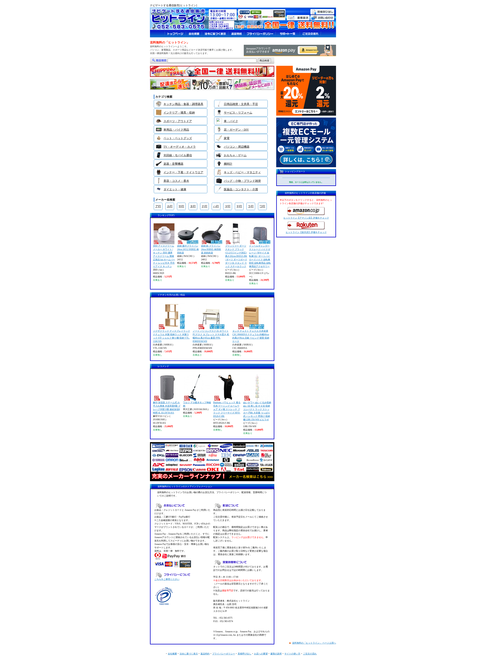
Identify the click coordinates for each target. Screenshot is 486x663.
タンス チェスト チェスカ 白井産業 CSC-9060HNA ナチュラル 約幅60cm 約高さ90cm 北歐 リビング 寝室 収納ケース (250, 336)
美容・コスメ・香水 (176, 180)
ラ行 (251, 206)
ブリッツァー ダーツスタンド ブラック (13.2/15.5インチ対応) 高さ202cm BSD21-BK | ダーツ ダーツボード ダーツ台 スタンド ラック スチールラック (236, 256)
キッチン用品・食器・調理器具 (183, 104)
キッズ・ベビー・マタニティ (242, 172)
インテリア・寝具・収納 (179, 112)
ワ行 (262, 206)
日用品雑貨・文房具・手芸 (241, 104)
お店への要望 (261, 653)
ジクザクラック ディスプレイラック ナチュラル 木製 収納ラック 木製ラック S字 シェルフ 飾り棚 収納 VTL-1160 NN (171, 336)
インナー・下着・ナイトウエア (183, 172)
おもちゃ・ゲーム (235, 155)
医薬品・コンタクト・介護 (241, 189)
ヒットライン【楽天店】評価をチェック (306, 232)
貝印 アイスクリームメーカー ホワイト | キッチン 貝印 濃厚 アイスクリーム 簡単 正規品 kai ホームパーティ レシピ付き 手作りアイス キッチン (164, 256)
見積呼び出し (244, 653)
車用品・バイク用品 (176, 129)
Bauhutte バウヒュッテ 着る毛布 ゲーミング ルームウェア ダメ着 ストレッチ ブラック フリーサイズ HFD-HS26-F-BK (227, 409)
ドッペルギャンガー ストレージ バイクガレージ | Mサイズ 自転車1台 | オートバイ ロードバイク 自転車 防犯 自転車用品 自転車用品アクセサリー (260, 256)
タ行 (193, 206)
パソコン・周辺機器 (236, 146)
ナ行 (204, 206)
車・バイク (231, 121)
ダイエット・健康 (174, 189)
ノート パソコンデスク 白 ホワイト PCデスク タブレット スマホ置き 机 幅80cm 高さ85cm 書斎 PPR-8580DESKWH (211, 336)
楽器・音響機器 (173, 163)
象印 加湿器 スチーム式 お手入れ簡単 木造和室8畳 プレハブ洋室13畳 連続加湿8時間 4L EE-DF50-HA (166, 407)
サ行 (181, 206)
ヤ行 (239, 206)
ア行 (158, 206)
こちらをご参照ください (166, 579)
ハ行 (216, 206)
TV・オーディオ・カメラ (179, 146)
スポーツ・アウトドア (177, 121)
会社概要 (172, 653)
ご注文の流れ (310, 653)
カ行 (170, 206)
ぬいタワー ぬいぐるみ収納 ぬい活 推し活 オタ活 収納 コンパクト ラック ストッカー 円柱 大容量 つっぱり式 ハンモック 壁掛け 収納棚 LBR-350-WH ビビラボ (257, 411)
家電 (227, 138)
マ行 (227, 206)
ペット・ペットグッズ (177, 138)
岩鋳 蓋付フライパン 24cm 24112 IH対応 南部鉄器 (188, 249)
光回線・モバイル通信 (177, 155)
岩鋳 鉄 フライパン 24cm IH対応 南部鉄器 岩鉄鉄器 (211, 249)
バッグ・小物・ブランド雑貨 (242, 180)
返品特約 (205, 653)
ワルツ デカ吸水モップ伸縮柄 (197, 404)
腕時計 (228, 163)
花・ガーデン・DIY (236, 129)
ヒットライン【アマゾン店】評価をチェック (306, 218)
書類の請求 (276, 653)
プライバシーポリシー (223, 653)
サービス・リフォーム (238, 112)
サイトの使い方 (292, 653)
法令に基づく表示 (189, 653)
